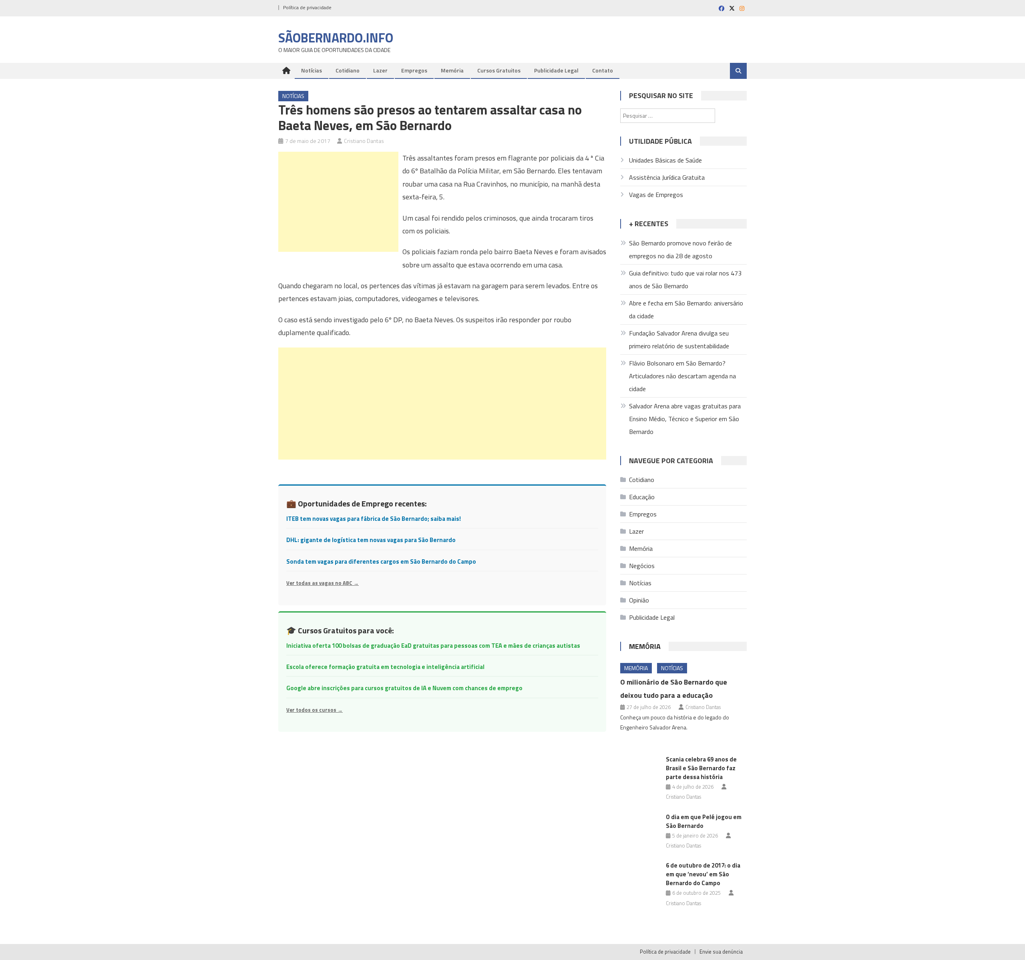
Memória (452, 70)
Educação (642, 497)
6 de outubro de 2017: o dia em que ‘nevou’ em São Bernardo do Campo (703, 874)
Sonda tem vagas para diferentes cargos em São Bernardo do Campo (381, 561)
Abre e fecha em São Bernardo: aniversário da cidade (686, 309)
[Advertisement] (338, 202)
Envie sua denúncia (721, 952)
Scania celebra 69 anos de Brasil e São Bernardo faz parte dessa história (701, 768)
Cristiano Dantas (364, 141)
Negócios (642, 565)
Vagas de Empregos (656, 194)
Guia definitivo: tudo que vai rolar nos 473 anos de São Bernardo (685, 279)
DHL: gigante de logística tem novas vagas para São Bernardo (371, 539)
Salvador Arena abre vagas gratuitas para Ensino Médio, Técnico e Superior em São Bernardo (685, 418)
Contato (602, 70)
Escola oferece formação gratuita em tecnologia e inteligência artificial (385, 666)
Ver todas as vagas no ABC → (322, 583)
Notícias (311, 70)
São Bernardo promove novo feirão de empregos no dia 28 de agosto (680, 249)
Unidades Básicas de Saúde (665, 160)
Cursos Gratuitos (499, 70)
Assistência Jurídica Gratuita (667, 177)
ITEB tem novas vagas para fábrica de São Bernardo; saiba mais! (373, 518)
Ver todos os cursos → (314, 710)
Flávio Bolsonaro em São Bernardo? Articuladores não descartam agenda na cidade (682, 376)
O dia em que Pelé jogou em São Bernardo (704, 821)
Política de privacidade (307, 7)
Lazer (380, 70)
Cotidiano (348, 70)
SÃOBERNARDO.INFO (335, 37)
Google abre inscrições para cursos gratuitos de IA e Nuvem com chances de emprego (404, 688)
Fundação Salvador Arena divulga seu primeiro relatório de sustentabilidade (679, 339)
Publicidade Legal (556, 70)
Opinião (639, 600)
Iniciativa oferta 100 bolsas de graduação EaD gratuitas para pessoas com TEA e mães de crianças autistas (433, 645)
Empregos (414, 70)
